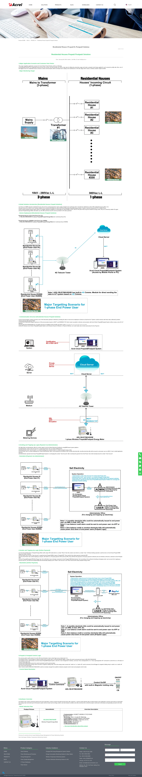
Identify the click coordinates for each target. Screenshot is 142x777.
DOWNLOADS (85, 4)
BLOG (72, 4)
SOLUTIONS (44, 4)
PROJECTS (33, 40)
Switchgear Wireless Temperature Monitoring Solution (34, 737)
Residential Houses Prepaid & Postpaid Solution (47, 40)
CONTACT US (99, 4)
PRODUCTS (58, 4)
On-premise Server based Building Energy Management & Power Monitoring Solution (43, 735)
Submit (120, 764)
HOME (30, 4)
